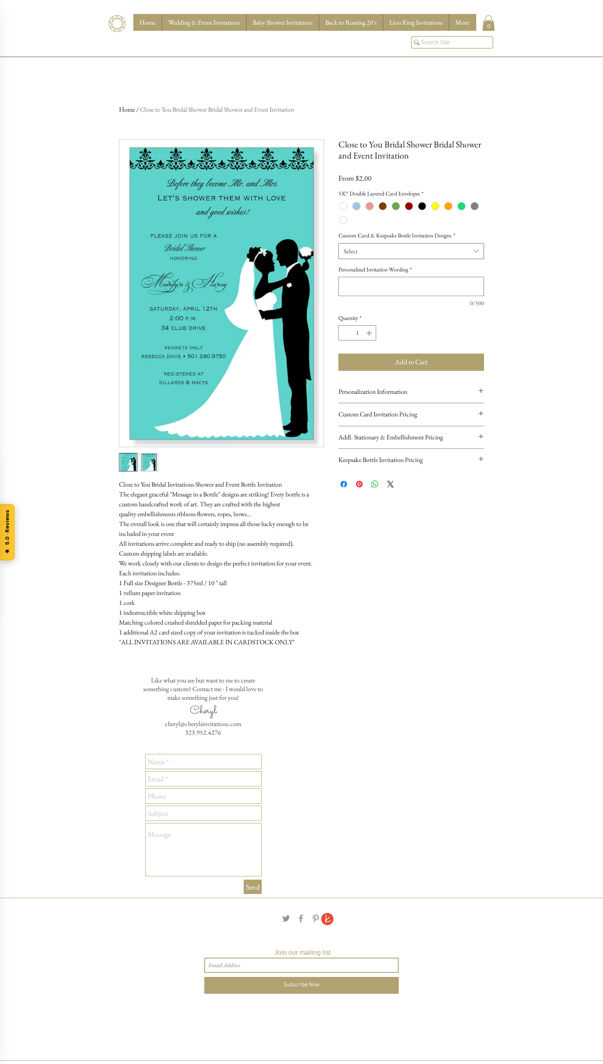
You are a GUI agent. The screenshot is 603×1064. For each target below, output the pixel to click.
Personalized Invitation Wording (375, 282)
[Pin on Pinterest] (359, 497)
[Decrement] (345, 346)
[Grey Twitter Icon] (286, 918)
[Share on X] (390, 497)
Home (127, 109)
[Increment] (370, 346)
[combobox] (411, 264)
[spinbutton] (357, 346)
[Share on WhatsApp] (375, 497)
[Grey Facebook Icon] (301, 918)
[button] (488, 23)
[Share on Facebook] (344, 497)
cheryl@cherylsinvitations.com (203, 723)
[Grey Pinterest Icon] (316, 918)
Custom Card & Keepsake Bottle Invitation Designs (396, 248)
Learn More (443, 192)
